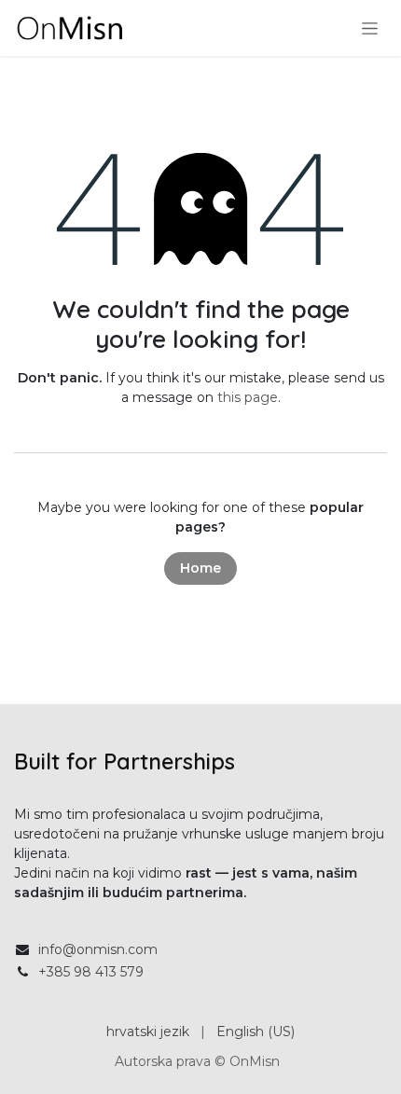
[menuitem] (147, 1032)
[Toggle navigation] (370, 28)
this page (247, 397)
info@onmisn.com (98, 949)
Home (200, 568)
